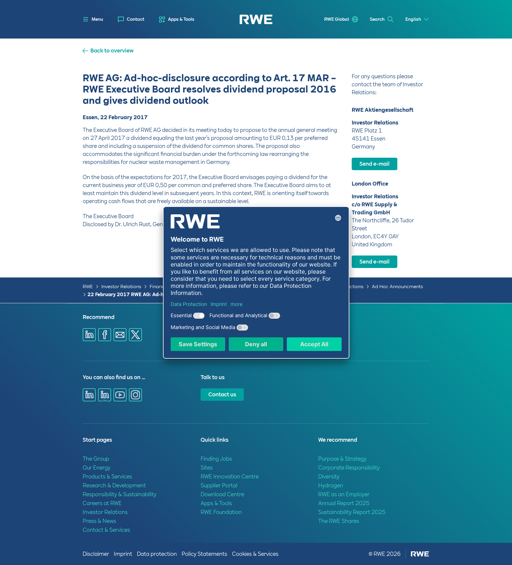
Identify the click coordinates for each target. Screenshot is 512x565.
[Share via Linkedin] (89, 334)
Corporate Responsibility (349, 468)
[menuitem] (131, 19)
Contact (135, 19)
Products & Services (107, 476)
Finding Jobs (216, 459)
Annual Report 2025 (343, 503)
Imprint (123, 554)
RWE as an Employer (343, 494)
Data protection (157, 554)
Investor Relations (121, 286)
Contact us (222, 394)
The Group (96, 459)
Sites (207, 468)
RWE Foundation (221, 512)
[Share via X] (135, 334)
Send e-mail (374, 164)
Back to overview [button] (112, 50)
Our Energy (97, 468)
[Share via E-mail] (120, 334)
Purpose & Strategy (342, 459)
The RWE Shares (338, 521)
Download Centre (222, 494)
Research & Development (114, 485)
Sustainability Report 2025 (351, 512)
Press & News (99, 521)
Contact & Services (106, 530)
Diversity (329, 476)
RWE (88, 286)
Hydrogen (330, 485)
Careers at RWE (102, 503)
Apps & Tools (181, 19)
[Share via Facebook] (104, 334)
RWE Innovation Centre (230, 476)
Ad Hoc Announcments (397, 286)
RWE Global (336, 19)
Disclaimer (96, 554)
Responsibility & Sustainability (119, 494)
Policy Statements (204, 554)
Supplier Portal (219, 485)
